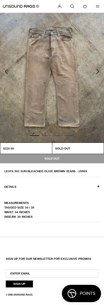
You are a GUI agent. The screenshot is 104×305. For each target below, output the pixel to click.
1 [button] (34, 135)
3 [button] (58, 135)
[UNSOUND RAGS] (21, 6)
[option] (52, 78)
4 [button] (69, 135)
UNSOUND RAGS (22, 294)
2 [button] (46, 135)
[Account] (59, 6)
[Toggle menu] (97, 6)
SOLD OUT (62, 148)
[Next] (97, 71)
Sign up (19, 283)
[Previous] (6, 71)
